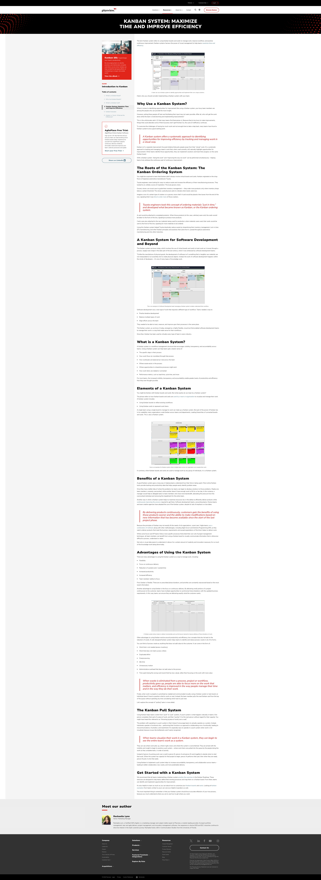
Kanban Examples (110, 112)
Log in (214, 3)
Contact (188, 10)
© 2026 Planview (106, 877)
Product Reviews (166, 849)
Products (135, 845)
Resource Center (166, 852)
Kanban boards (191, 786)
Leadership (105, 846)
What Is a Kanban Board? (112, 96)
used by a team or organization (183, 397)
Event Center (165, 854)
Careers (104, 849)
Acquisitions (107, 866)
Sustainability (105, 857)
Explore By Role (138, 861)
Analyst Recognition (167, 844)
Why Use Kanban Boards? (112, 99)
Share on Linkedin (116, 160)
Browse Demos (211, 10)
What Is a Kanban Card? (112, 103)
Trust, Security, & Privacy (108, 854)
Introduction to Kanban (114, 86)
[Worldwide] (199, 10)
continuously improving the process (149, 502)
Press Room (165, 860)
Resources (167, 10)
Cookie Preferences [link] (128, 877)
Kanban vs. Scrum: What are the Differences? (114, 116)
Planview (109, 10)
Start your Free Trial (114, 150)
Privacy (119, 877)
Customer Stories (166, 846)
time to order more (160, 197)
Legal (113, 877)
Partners (190, 3)
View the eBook (112, 76)
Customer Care (202, 3)
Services (135, 850)
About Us (178, 10)
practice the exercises (185, 777)
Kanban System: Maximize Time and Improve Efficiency (116, 107)
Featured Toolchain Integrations (140, 856)
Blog (163, 857)
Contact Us (204, 848)
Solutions (155, 10)
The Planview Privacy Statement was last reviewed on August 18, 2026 (204, 867)
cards (201, 786)
